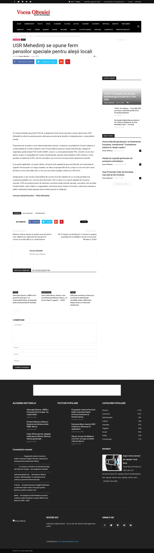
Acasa (19, 24)
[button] (138, 27)
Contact (130, 2)
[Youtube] (30, 1)
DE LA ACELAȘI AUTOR (41, 270)
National (64, 29)
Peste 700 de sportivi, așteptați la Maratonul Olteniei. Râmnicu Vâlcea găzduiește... (39, 436)
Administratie (29, 24)
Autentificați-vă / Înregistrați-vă (114, 2)
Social (48, 24)
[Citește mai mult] (110, 481)
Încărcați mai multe (121, 184)
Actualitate (22, 36)
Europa (73, 29)
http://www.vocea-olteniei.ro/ (37, 254)
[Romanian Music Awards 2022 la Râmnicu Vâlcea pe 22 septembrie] (64, 427)
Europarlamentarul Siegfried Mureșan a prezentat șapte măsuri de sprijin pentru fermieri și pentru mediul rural (31, 487)
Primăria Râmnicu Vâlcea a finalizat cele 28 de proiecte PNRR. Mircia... (37, 424)
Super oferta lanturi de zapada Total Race (131, 459)
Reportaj (106, 24)
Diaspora (97, 29)
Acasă (15, 36)
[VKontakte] (26, 1)
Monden (46, 29)
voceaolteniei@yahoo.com (68, 541)
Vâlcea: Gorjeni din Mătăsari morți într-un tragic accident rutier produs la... (82, 438)
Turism (37, 29)
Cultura (67, 24)
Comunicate (108, 29)
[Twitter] (18, 1)
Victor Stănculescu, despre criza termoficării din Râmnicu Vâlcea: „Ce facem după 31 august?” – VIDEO (54, 297)
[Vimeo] (22, 1)
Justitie (76, 24)
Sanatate (20, 29)
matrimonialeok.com (21, 474)
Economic (106, 414)
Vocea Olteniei (24, 56)
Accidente (95, 24)
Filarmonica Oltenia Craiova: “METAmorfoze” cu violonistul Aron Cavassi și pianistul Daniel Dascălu (30, 477)
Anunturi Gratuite (123, 29)
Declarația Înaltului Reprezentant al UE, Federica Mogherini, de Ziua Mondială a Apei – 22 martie (126, 122)
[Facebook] (14, 1)
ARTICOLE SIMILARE (22, 270)
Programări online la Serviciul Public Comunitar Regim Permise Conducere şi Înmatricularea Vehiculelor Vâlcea (31, 458)
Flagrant (85, 24)
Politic (40, 24)
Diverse (54, 29)
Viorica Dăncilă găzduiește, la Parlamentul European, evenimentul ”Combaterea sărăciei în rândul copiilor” (121, 144)
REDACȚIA (138, 2)
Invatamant (126, 24)
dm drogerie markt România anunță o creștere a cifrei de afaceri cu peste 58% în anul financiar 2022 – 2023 (31, 498)
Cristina (17, 485)
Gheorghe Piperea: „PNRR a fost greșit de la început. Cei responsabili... (37, 412)
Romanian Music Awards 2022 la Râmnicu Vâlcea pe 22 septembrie (83, 426)
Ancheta (115, 24)
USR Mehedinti (40, 213)
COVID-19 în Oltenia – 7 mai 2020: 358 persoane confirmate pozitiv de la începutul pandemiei (127, 110)
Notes (16, 495)
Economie (57, 24)
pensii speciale (28, 213)
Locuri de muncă (85, 29)
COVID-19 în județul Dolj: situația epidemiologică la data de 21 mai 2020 (120, 96)
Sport (29, 29)
